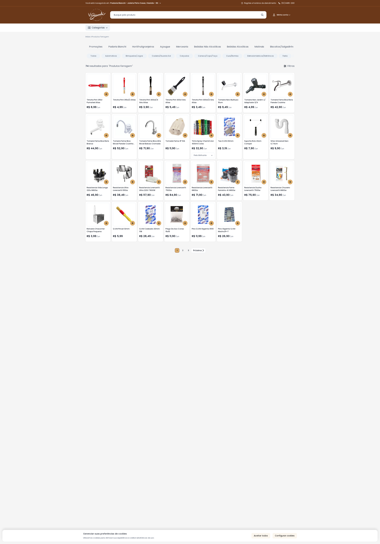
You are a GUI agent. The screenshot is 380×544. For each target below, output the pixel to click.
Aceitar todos (261, 535)
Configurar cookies (284, 535)
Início (88, 36)
